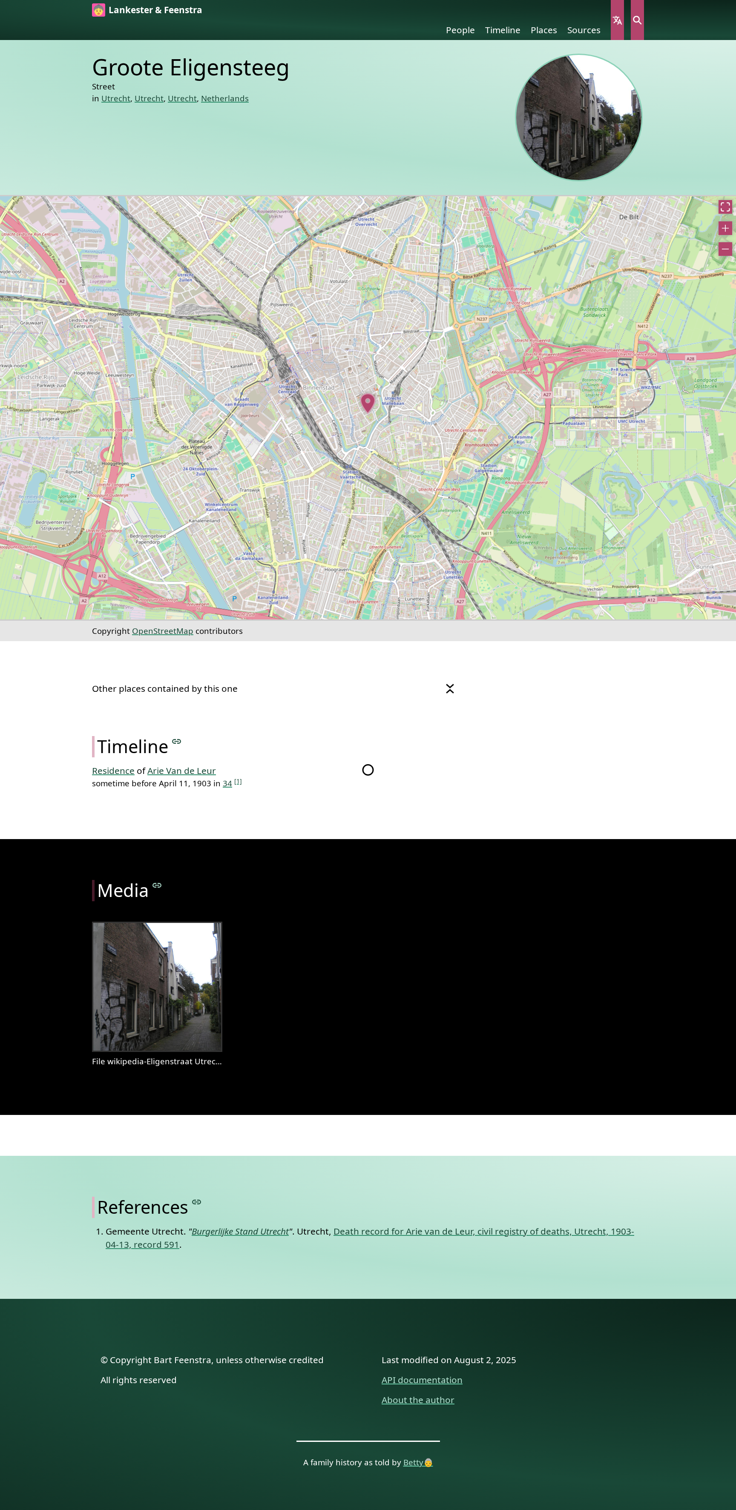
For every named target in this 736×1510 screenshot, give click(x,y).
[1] (238, 781)
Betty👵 (418, 1462)
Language (617, 20)
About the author (418, 1400)
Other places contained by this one (165, 688)
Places (544, 30)
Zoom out (725, 249)
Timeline (502, 30)
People (460, 30)
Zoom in (725, 228)
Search (637, 20)
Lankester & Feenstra (155, 10)
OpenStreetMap (162, 630)
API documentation (422, 1380)
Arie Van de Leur (181, 770)
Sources (584, 30)
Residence (113, 770)
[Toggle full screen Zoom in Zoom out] (368, 408)
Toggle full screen (725, 207)
